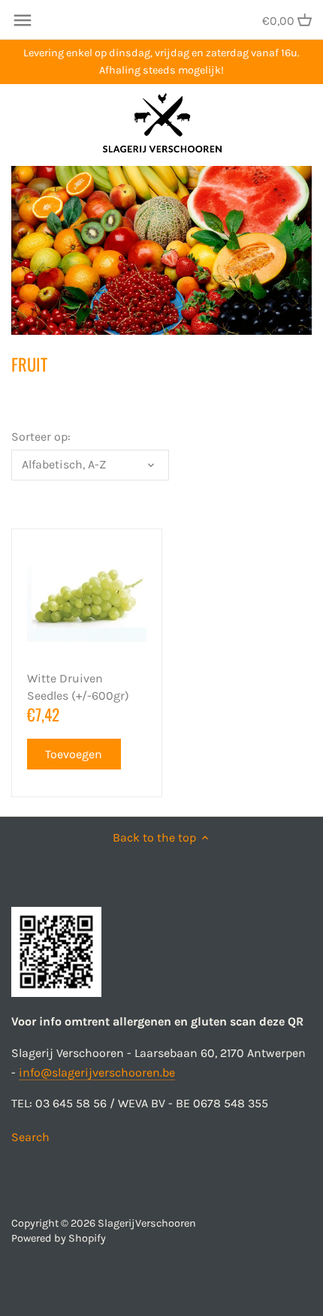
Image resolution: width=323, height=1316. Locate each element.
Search (30, 1137)
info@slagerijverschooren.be (97, 1072)
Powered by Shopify (58, 1238)
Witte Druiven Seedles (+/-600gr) (78, 686)
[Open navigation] (22, 20)
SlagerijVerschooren (147, 1223)
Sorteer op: (41, 436)
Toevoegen (73, 754)
